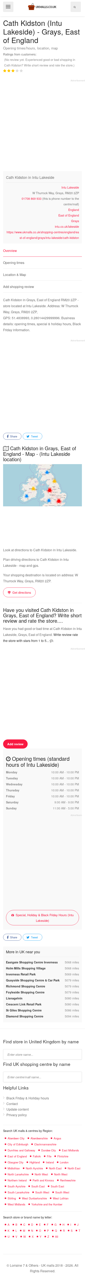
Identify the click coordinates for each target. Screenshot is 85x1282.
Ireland (50, 1162)
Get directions (21, 592)
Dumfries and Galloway (21, 1150)
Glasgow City (16, 1162)
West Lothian (60, 1198)
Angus (57, 1138)
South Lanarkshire (18, 1192)
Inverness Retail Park (21, 974)
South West (42, 1192)
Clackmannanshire (45, 1144)
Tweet (34, 436)
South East (38, 1186)
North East (55, 1168)
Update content (17, 1109)
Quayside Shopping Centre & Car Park (33, 980)
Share (13, 436)
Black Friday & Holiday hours (27, 1098)
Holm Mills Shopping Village (26, 968)
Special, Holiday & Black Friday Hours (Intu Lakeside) (44, 918)
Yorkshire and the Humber (46, 1204)
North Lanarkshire (18, 1174)
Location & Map (14, 274)
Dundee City (48, 1150)
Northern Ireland (17, 1180)
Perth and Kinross (43, 1180)
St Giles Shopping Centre (24, 1010)
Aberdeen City (16, 1138)
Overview (10, 250)
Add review (15, 744)
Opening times (13, 262)
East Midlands (70, 1150)
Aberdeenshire (39, 1138)
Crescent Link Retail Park (23, 1004)
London (64, 1162)
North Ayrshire (34, 1168)
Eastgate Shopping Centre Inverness (32, 962)
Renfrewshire (68, 1180)
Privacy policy (16, 1115)
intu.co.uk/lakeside (67, 226)
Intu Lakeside (70, 187)
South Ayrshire (16, 1186)
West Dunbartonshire (34, 1198)
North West (41, 1174)
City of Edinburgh (18, 1144)
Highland (35, 1162)
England (73, 210)
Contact (12, 1103)
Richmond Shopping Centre (25, 986)
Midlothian (14, 1168)
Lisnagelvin (14, 998)
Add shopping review (18, 286)
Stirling (12, 1198)
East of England (68, 215)
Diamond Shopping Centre (24, 1016)
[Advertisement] (42, 124)
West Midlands (16, 1204)
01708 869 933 (31, 198)
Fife (49, 1156)
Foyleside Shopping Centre (25, 992)
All (56, 1237)
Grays (75, 221)
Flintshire (62, 1156)
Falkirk (37, 1156)
